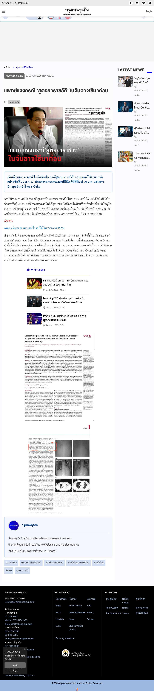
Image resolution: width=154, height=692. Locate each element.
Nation (125, 608)
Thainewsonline (113, 613)
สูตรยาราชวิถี (22, 570)
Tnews (125, 613)
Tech (58, 606)
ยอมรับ (15, 665)
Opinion (90, 619)
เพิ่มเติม (8, 659)
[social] (131, 3)
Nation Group (125, 601)
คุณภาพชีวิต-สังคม (25, 67)
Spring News (142, 608)
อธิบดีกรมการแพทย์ (54, 563)
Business (91, 599)
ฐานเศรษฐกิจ (142, 613)
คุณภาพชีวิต (11, 563)
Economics (61, 599)
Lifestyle (60, 619)
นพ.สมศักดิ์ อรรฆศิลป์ (31, 563)
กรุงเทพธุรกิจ (112, 608)
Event (58, 626)
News (71, 619)
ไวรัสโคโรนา (99, 563)
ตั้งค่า (15, 671)
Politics (90, 612)
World (58, 612)
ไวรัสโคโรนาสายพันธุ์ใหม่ (78, 563)
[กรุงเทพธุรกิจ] (77, 11)
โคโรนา (9, 570)
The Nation (111, 599)
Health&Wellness (77, 612)
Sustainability (75, 606)
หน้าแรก (7, 67)
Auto (89, 606)
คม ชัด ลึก (140, 599)
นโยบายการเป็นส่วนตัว (76, 628)
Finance (73, 599)
